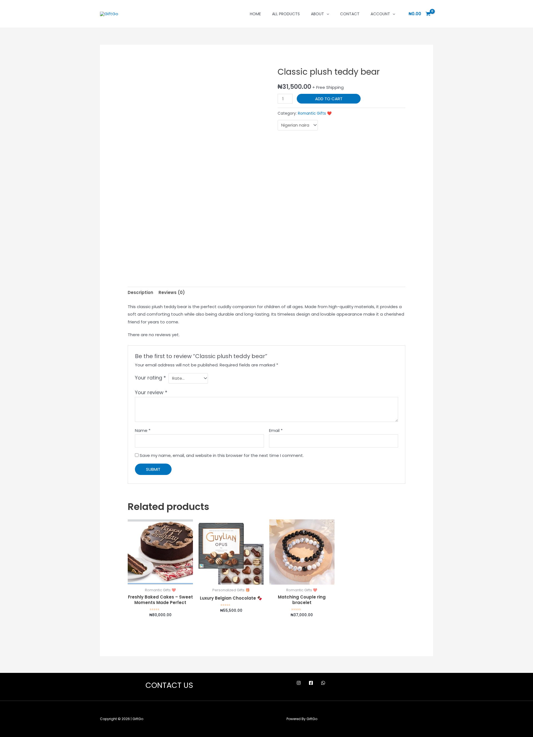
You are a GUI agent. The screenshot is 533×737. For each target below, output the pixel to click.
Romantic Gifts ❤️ (315, 113)
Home (255, 14)
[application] (326, 14)
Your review (151, 392)
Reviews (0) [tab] (172, 292)
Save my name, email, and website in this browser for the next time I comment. (222, 455)
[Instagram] (298, 682)
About (317, 14)
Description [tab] (140, 292)
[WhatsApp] (323, 682)
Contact (349, 14)
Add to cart (329, 99)
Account (380, 14)
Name (142, 430)
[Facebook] (310, 682)
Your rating (150, 377)
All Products (286, 14)
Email (276, 430)
